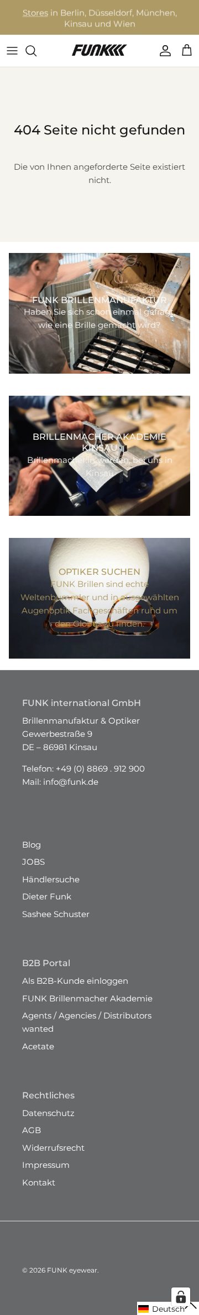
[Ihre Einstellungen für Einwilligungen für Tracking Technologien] (180, 1296)
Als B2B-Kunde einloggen (75, 981)
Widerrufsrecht (53, 1147)
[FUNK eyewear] (99, 50)
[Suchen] (36, 51)
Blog (31, 844)
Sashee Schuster (56, 914)
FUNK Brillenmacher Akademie (87, 998)
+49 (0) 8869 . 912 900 (100, 768)
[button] (168, 1308)
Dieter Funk (46, 896)
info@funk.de (70, 782)
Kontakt (38, 1182)
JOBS (33, 861)
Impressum (46, 1165)
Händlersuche (51, 879)
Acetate (38, 1046)
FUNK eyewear (72, 1270)
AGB (31, 1130)
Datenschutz (48, 1113)
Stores (35, 12)
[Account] (162, 51)
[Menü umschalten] (12, 51)
